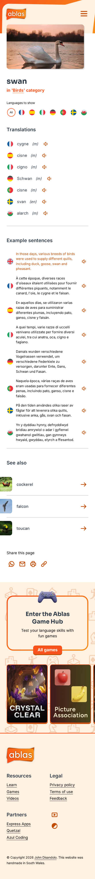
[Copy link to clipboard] (44, 564)
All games (48, 649)
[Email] (22, 564)
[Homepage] (16, 14)
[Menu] (84, 13)
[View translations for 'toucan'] (83, 528)
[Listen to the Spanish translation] (44, 155)
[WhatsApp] (11, 564)
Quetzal (13, 830)
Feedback (58, 798)
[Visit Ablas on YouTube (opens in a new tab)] (54, 814)
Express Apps (19, 824)
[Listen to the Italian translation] (44, 167)
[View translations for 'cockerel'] (83, 484)
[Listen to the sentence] (84, 261)
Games (13, 791)
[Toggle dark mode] (54, 825)
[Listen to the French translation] (45, 144)
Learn (12, 785)
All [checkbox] (11, 112)
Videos (13, 798)
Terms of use (61, 791)
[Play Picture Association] (70, 693)
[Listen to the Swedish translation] (44, 202)
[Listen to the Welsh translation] (45, 213)
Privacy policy (62, 785)
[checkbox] (21, 112)
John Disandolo (45, 857)
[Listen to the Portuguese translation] (44, 190)
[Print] (33, 564)
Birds (18, 90)
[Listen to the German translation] (49, 179)
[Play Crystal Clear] (27, 693)
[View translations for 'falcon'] (83, 506)
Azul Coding (17, 837)
